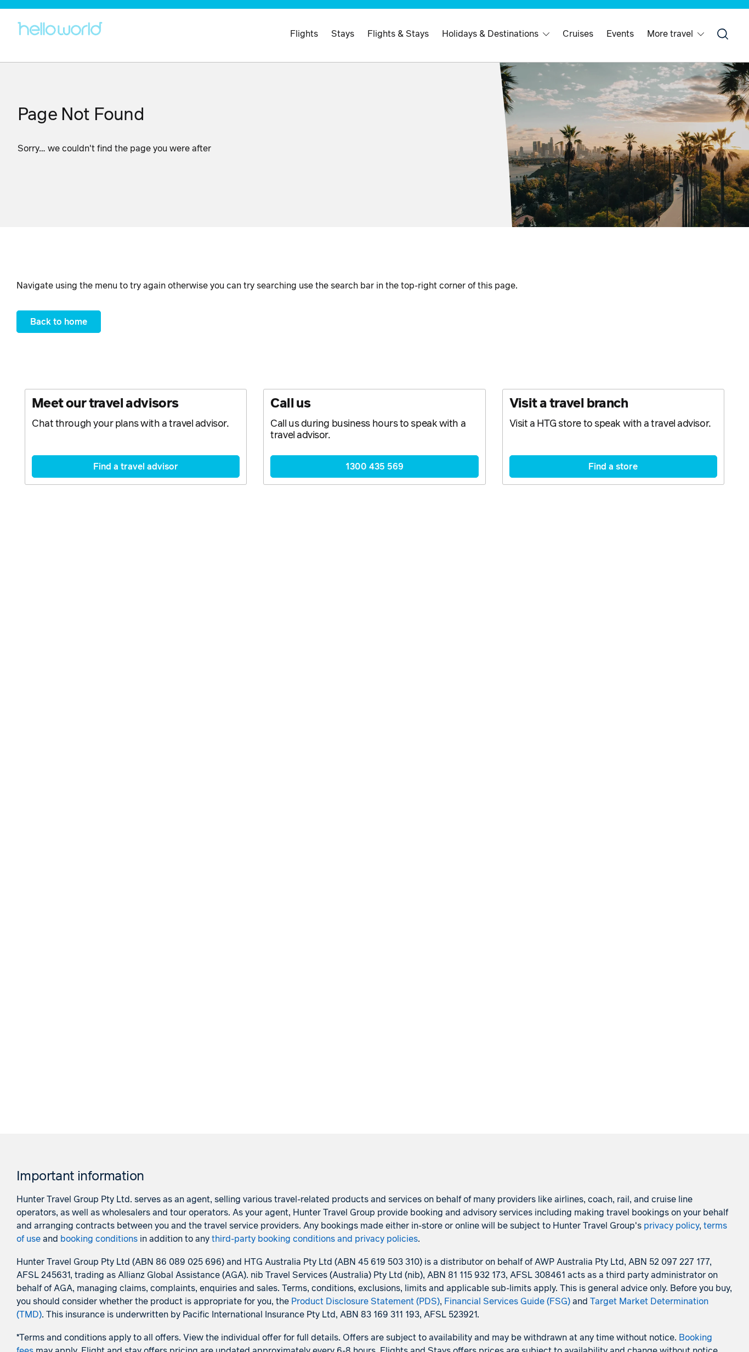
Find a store (613, 466)
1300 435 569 (374, 466)
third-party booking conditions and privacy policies (315, 1239)
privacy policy (671, 1225)
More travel (670, 34)
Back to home (58, 322)
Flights (304, 34)
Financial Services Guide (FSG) (507, 1301)
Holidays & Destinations (490, 34)
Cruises (578, 34)
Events (620, 34)
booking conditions (99, 1239)
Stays (342, 34)
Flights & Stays (398, 34)
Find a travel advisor (135, 466)
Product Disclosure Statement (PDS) (365, 1301)
